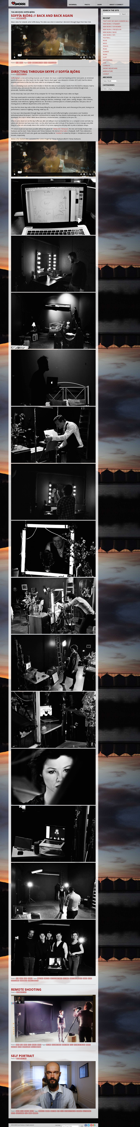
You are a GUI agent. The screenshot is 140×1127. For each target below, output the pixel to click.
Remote (80, 978)
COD (104, 63)
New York (53, 1111)
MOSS (105, 43)
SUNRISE (106, 52)
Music (21, 62)
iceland (48, 1044)
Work (30, 1113)
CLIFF (105, 57)
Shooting (14, 1046)
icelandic (66, 978)
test (26, 1113)
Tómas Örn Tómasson (60, 129)
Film (17, 62)
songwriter (23, 980)
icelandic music (56, 1044)
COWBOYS (106, 66)
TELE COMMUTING (36, 1046)
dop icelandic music (56, 978)
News (25, 978)
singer (85, 978)
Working (35, 1113)
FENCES (105, 46)
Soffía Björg (52, 62)
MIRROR (47, 1111)
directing (40, 978)
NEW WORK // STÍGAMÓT (111, 24)
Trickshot (59, 133)
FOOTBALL (106, 38)
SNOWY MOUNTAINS (110, 68)
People (30, 978)
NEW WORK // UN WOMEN (112, 27)
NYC (58, 1111)
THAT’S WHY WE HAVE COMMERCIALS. (116, 21)
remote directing (37, 62)
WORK (105, 54)
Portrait (79, 1111)
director (46, 978)
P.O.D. (29, 1044)
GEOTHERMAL (108, 60)
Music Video (73, 978)
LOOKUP (106, 74)
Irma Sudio (63, 131)
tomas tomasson (33, 980)
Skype (45, 62)
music (29, 62)
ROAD (105, 49)
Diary (17, 1044)
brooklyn (41, 1111)
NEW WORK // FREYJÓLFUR (112, 29)
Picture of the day (79, 1044)
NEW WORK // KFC (109, 35)
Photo (39, 1044)
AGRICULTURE (108, 71)
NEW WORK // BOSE (110, 32)
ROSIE (105, 40)
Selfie (13, 1113)
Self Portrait (87, 1111)
